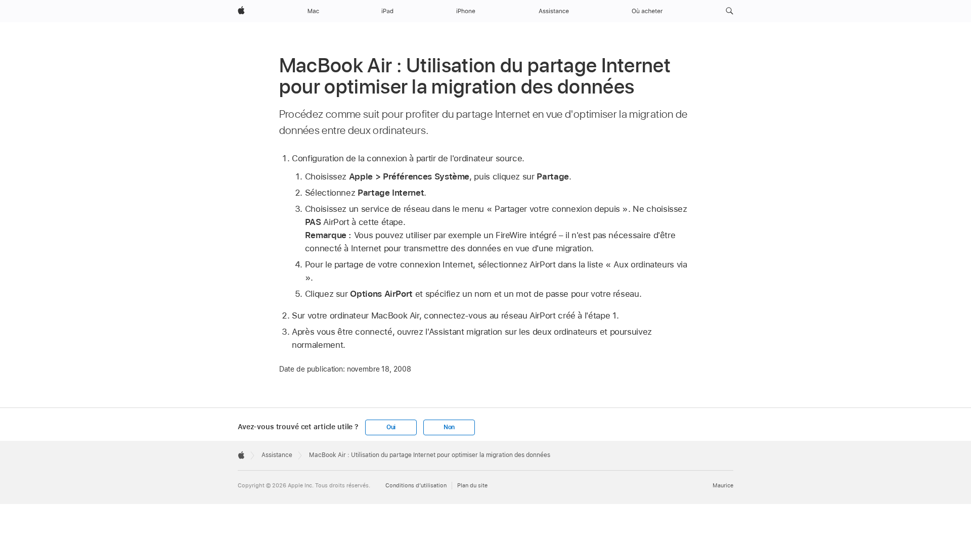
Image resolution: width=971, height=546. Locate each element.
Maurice (723, 485)
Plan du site (472, 485)
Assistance (276, 455)
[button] (729, 11)
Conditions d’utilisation (416, 485)
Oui (390, 427)
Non (449, 427)
